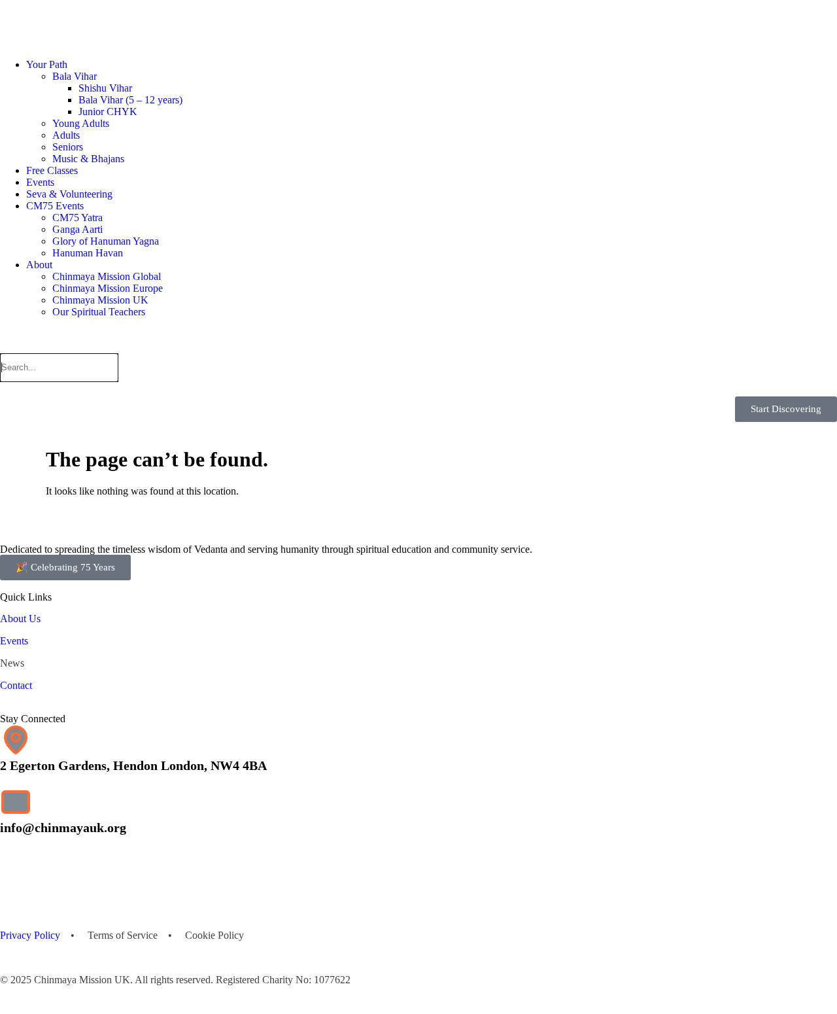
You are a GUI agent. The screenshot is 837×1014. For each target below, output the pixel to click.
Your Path (46, 64)
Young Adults (80, 123)
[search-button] (5, 345)
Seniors (67, 146)
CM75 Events (55, 205)
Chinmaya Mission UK (100, 300)
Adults (66, 135)
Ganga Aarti (77, 229)
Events (40, 182)
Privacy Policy (30, 935)
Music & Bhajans (88, 158)
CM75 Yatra (77, 217)
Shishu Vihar (105, 88)
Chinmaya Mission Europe (107, 288)
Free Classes (52, 170)
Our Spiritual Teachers (98, 311)
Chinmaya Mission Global (106, 276)
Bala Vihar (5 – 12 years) (130, 99)
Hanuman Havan (87, 252)
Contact (16, 685)
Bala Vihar (74, 76)
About (39, 264)
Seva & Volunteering (69, 194)
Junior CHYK (107, 111)
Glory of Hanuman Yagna (105, 241)
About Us (20, 618)
